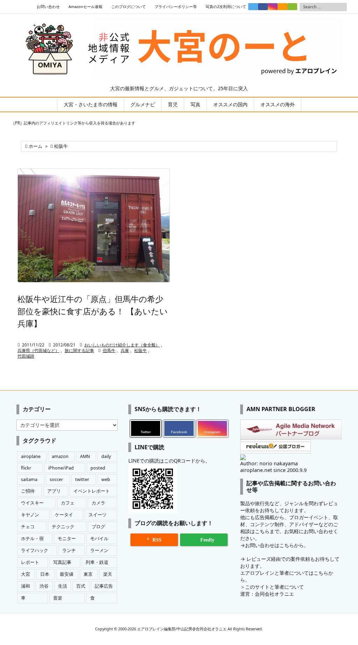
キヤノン (30, 515)
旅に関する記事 (79, 350)
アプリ (54, 491)
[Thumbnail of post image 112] (93, 225)
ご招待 (28, 491)
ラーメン (99, 550)
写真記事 (62, 562)
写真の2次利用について (226, 6)
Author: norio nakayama (269, 463)
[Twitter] (253, 6)
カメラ (98, 503)
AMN (85, 456)
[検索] (341, 7)
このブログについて (128, 6)
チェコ (28, 527)
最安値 (66, 574)
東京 (88, 574)
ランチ (69, 550)
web (105, 479)
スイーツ (97, 515)
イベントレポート (91, 491)
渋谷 (44, 586)
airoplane (31, 456)
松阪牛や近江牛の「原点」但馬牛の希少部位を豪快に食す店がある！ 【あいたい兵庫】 (92, 311)
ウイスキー (32, 503)
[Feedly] (292, 6)
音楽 (57, 598)
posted (98, 468)
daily (106, 456)
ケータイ (64, 515)
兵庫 (125, 350)
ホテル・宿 (32, 539)
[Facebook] (263, 6)
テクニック (63, 527)
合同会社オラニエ (274, 593)
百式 (80, 586)
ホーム (35, 146)
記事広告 (104, 586)
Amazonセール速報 (85, 6)
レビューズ (258, 559)
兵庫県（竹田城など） (38, 350)
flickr (26, 468)
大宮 (25, 574)
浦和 (25, 586)
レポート (30, 562)
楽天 (107, 574)
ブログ (98, 527)
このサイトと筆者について (274, 586)
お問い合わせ (48, 6)
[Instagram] (273, 6)
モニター (67, 539)
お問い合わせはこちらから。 (277, 545)
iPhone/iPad (61, 468)
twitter (82, 479)
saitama (29, 479)
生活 (62, 586)
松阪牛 (140, 350)
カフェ (67, 503)
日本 (44, 574)
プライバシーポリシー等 (176, 6)
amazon (60, 456)
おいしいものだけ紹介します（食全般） (122, 344)
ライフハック (34, 550)
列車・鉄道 (97, 562)
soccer (56, 479)
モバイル (99, 539)
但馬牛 (109, 350)
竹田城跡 (25, 356)
